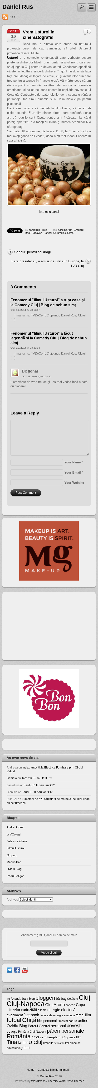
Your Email (72, 472)
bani (25, 998)
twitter (23, 1042)
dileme (42, 1010)
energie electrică (61, 1010)
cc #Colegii (14, 834)
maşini (63, 1021)
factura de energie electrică (57, 1015)
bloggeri (45, 998)
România (19, 1036)
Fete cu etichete (17, 841)
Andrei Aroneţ (15, 827)
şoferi (25, 1048)
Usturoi (48, 232)
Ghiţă (29, 1020)
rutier (35, 1037)
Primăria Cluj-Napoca (32, 1031)
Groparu (78, 229)
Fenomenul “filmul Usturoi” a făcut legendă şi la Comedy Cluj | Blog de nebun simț (48, 338)
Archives (12, 899)
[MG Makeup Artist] (49, 579)
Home (30, 1069)
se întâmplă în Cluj (54, 1037)
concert (70, 1005)
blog (44, 229)
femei (80, 1015)
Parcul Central (39, 1026)
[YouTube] (25, 969)
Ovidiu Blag (14, 868)
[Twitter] (9, 969)
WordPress (38, 1081)
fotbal (14, 1020)
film (70, 229)
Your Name (72, 462)
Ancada (16, 998)
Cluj (84, 997)
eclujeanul (52, 211)
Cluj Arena (55, 1004)
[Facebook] (17, 969)
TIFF (78, 1037)
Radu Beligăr (15, 876)
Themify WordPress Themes (66, 1081)
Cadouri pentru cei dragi (32, 252)
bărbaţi (61, 998)
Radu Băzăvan (33, 232)
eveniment (15, 1015)
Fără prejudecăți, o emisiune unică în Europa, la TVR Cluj (47, 263)
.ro (8, 998)
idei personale (48, 1021)
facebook (31, 1015)
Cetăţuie (72, 998)
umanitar (48, 1043)
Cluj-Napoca (25, 1004)
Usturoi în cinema (63, 232)
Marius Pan (14, 862)
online (83, 1020)
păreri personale (65, 1031)
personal (58, 1026)
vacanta (59, 1043)
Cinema (62, 229)
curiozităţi (29, 1010)
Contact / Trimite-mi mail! (53, 1069)
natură (73, 1021)
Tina (12, 1042)
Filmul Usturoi (15, 848)
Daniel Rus (17, 7)
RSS (12, 16)
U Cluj (35, 1042)
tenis (72, 1037)
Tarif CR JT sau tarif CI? (37, 778)
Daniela (12, 778)
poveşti (74, 1025)
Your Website (74, 482)
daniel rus (34, 229)
